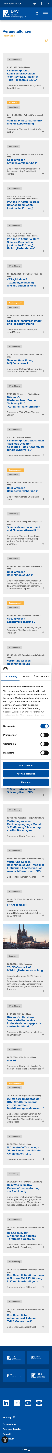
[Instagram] (17, 1404)
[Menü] (45, 13)
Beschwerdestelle (12, 1429)
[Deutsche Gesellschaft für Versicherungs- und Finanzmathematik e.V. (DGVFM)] (38, 1357)
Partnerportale (10, 4)
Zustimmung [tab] (10, 676)
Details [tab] (26, 676)
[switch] (44, 735)
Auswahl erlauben (26, 773)
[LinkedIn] (6, 1404)
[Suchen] (36, 13)
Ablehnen (26, 782)
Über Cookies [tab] (41, 676)
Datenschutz (9, 1424)
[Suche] (46, 40)
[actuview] (39, 1404)
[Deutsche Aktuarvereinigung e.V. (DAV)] (14, 1357)
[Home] (14, 14)
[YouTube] (28, 1404)
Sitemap (7, 1417)
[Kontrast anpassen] (4, 1439)
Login (34, 4)
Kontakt (7, 1434)
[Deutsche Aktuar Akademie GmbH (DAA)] (38, 1375)
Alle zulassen (26, 765)
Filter (24, 1450)
